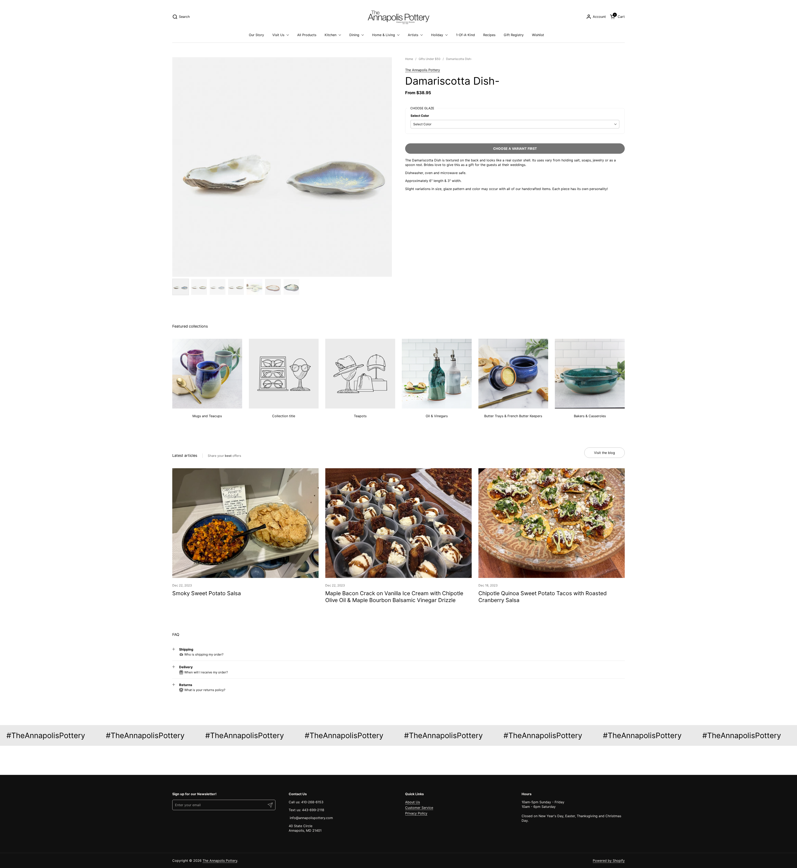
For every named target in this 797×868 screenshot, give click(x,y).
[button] (181, 16)
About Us (412, 802)
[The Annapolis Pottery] (398, 16)
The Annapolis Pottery (422, 70)
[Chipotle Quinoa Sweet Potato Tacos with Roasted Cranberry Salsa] (551, 523)
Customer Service (419, 808)
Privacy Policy (416, 813)
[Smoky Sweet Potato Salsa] (245, 523)
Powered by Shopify (609, 860)
